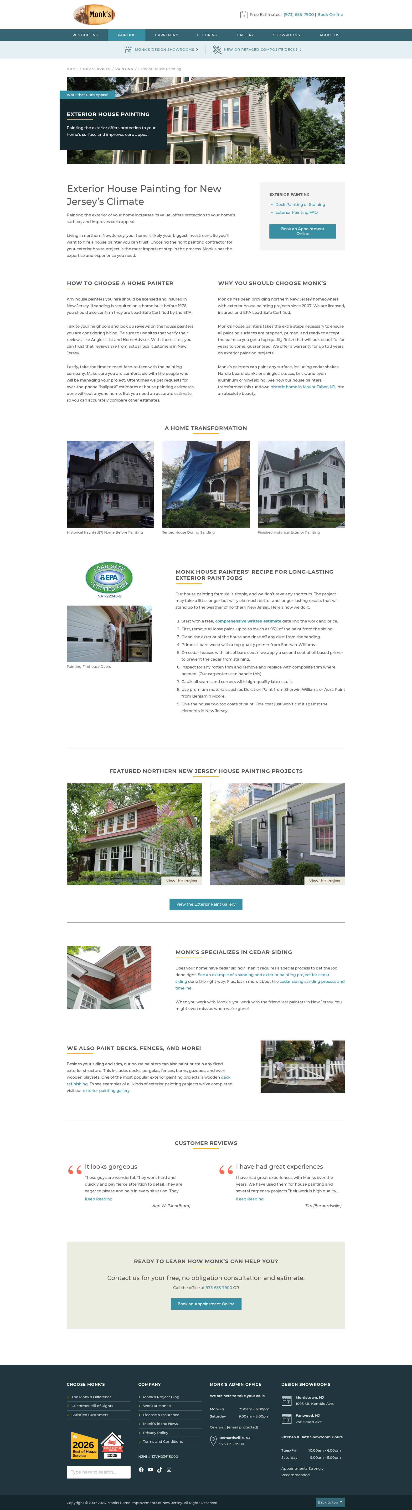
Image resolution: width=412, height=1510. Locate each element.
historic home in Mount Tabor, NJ (303, 387)
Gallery (245, 35)
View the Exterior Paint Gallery (206, 904)
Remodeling (85, 35)
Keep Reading (99, 1199)
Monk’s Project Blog (161, 1397)
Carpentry (166, 35)
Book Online (330, 14)
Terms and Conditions (163, 1441)
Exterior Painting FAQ (296, 212)
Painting (127, 35)
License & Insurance (161, 1415)
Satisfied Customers (90, 1415)
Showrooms (286, 35)
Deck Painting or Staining (300, 204)
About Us (329, 35)
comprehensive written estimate (248, 621)
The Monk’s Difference (92, 1397)
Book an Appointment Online (302, 231)
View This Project (181, 880)
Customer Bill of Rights (92, 1405)
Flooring (207, 35)
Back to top (328, 1502)
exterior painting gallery (106, 1090)
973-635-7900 (219, 1288)
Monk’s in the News (160, 1423)
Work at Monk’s (157, 1405)
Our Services (96, 69)
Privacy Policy (155, 1432)
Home (72, 69)
